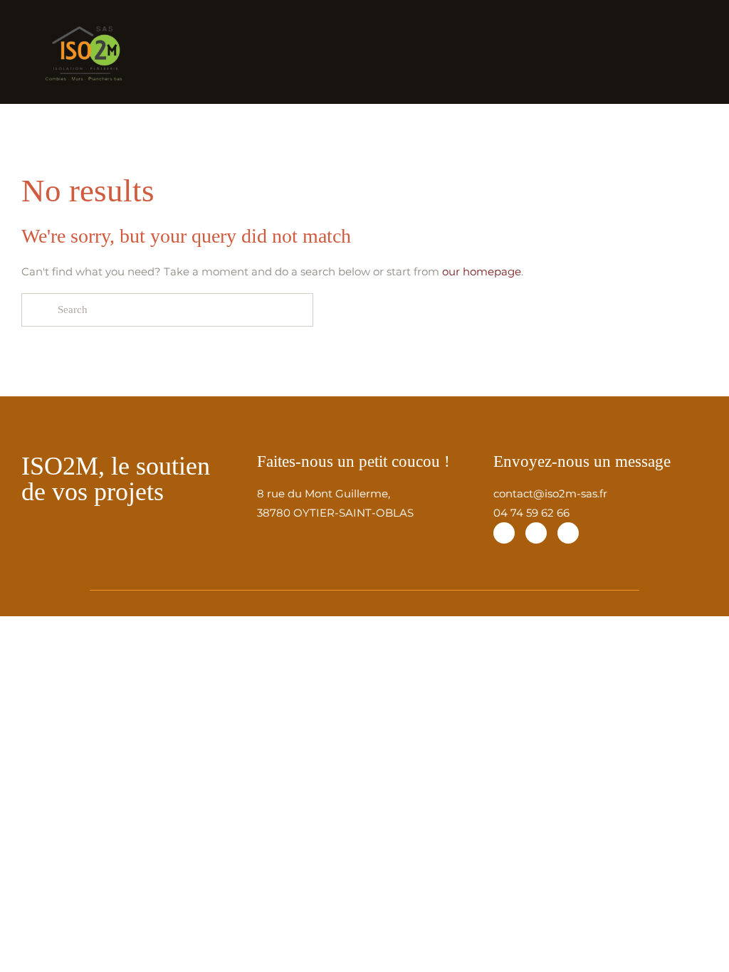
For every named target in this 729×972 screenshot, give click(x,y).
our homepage (481, 271)
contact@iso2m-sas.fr (550, 493)
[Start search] (37, 310)
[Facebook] (504, 533)
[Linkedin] (568, 533)
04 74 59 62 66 (531, 512)
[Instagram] (536, 533)
